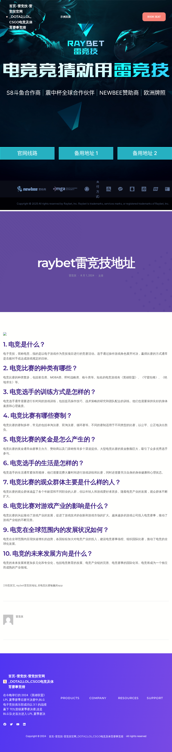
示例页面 (65, 16)
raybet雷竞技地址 (26, 585)
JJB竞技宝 (9, 585)
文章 (100, 275)
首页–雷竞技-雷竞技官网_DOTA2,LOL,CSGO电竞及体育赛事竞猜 (21, 16)
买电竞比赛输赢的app (50, 585)
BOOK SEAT (154, 16)
